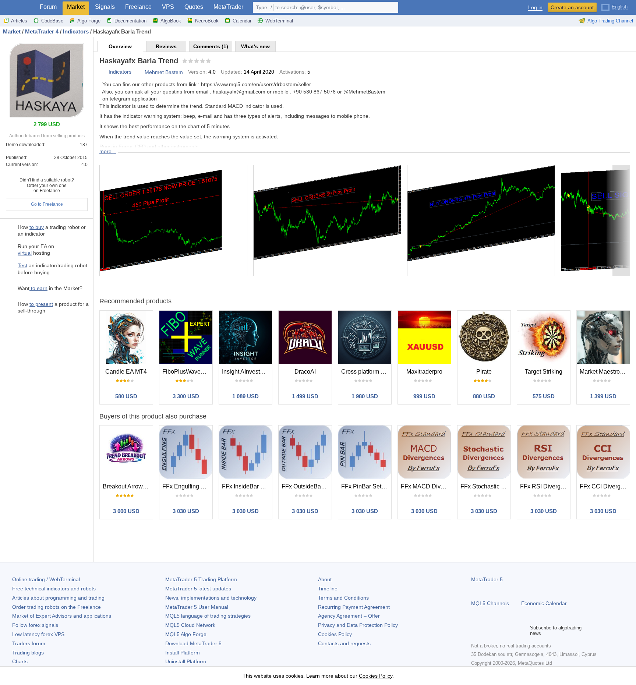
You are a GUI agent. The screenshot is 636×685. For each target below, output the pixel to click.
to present (41, 304)
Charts (20, 661)
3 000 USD (126, 511)
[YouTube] (510, 630)
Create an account (572, 7)
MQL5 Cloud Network (190, 625)
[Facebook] (475, 630)
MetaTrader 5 (487, 579)
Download (193, 643)
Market (76, 7)
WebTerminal (279, 21)
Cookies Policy (335, 634)
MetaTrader (228, 7)
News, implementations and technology (211, 598)
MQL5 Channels (490, 603)
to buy (36, 227)
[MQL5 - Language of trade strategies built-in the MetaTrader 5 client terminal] (17, 7)
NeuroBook (207, 21)
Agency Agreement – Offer (349, 616)
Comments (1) (210, 46)
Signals (105, 7)
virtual (25, 253)
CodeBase (52, 21)
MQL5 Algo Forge (185, 634)
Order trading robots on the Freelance (56, 607)
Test (22, 265)
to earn (38, 288)
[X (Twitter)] (499, 630)
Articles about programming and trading (58, 598)
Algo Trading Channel (610, 21)
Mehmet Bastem (164, 72)
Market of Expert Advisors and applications (61, 616)
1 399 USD (603, 396)
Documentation (130, 21)
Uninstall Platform (185, 661)
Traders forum (28, 643)
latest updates (198, 589)
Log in (535, 7)
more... (107, 151)
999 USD (424, 396)
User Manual (196, 607)
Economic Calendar (544, 603)
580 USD (126, 396)
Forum (48, 7)
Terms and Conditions (343, 598)
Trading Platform (201, 579)
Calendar (242, 21)
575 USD (544, 396)
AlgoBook (170, 21)
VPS (168, 7)
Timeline (328, 589)
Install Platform (182, 653)
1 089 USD (245, 396)
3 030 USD (186, 511)
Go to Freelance (47, 204)
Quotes (193, 7)
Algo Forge (88, 21)
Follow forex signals (35, 625)
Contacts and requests (344, 643)
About (325, 579)
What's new (255, 46)
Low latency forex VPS (38, 634)
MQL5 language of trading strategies (208, 616)
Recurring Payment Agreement (354, 607)
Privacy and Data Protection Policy (358, 625)
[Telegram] (487, 630)
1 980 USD (364, 396)
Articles (19, 21)
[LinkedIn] (522, 630)
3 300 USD (186, 396)
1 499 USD (305, 396)
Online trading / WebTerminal (46, 579)
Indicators (120, 72)
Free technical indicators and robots (54, 589)
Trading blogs (28, 653)
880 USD (484, 396)
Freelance (138, 7)
